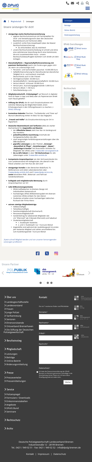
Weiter (68, 382)
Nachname (44, 322)
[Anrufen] (66, 3)
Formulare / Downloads (18, 398)
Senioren (10, 319)
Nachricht (43, 344)
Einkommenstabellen (17, 401)
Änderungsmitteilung (72, 35)
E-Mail (42, 333)
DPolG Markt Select (81, 66)
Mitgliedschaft (16, 21)
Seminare (11, 411)
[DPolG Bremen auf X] (46, 253)
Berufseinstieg (14, 340)
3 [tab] (48, 283)
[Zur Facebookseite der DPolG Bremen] (37, 253)
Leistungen (68, 21)
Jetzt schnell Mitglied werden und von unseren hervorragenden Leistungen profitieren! (30, 240)
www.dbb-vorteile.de (38, 155)
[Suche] (86, 3)
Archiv (10, 428)
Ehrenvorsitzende (15, 323)
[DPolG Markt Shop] (69, 58)
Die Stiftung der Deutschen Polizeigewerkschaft (18, 330)
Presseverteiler (13, 377)
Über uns (11, 297)
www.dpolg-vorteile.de (19, 172)
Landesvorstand (14, 305)
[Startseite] (5, 21)
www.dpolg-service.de (43, 172)
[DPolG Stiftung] (69, 75)
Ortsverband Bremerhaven (19, 326)
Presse (10, 372)
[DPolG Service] (69, 50)
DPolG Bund (12, 408)
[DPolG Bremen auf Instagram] (55, 253)
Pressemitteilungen (16, 381)
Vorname (43, 312)
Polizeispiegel (13, 394)
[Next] (89, 273)
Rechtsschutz (13, 420)
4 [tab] (51, 283)
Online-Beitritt (69, 30)
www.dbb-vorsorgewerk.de (47, 151)
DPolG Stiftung (14, 109)
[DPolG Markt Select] (69, 67)
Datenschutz (44, 368)
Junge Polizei (12, 312)
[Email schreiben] (72, 3)
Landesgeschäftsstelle (17, 302)
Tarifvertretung (13, 316)
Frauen (9, 309)
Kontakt (30, 454)
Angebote (11, 404)
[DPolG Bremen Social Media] (77, 3)
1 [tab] (41, 283)
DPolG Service (81, 48)
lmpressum (43, 454)
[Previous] (3, 273)
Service (10, 389)
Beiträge (67, 25)
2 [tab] (44, 283)
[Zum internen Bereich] (81, 3)
